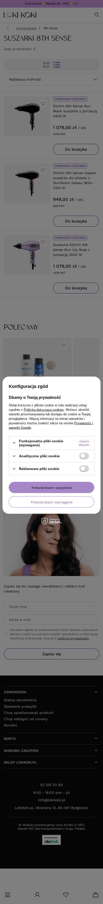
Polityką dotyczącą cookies (44, 409)
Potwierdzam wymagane (51, 502)
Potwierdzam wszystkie (52, 487)
